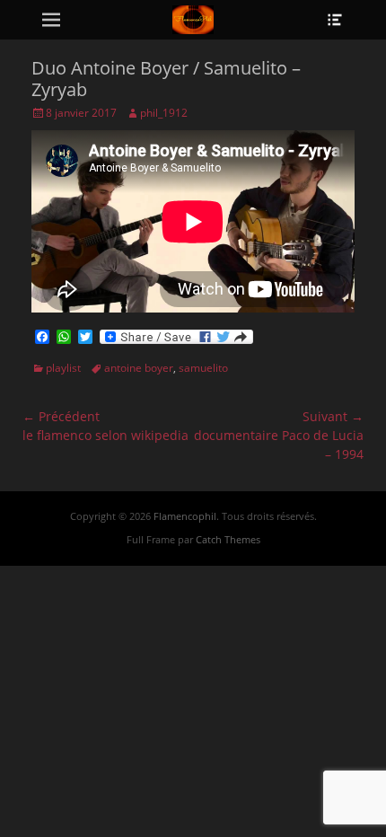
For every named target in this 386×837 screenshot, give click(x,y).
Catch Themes (228, 539)
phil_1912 (164, 112)
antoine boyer (138, 367)
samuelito (203, 367)
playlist (63, 367)
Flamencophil (185, 516)
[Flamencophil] (193, 20)
